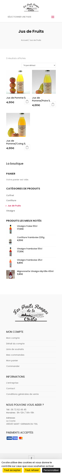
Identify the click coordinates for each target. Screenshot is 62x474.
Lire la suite (27, 101)
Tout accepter (12, 470)
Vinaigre (10, 210)
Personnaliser (51, 470)
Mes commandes (15, 354)
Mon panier (12, 360)
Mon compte (13, 338)
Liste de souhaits (15, 349)
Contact (10, 388)
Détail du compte (15, 343)
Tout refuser (32, 470)
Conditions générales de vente (22, 394)
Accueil (24, 40)
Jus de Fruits (14, 205)
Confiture (11, 200)
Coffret (10, 195)
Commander (13, 366)
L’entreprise (12, 382)
